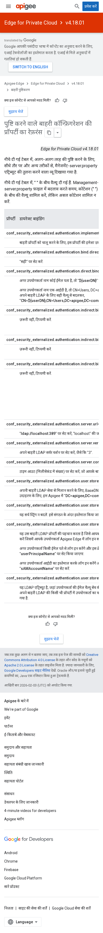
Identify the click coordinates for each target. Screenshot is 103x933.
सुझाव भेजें (15, 111)
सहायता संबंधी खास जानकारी (24, 764)
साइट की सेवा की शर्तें (32, 908)
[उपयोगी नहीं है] (65, 100)
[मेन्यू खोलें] (8, 6)
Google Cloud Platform (23, 878)
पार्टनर (8, 726)
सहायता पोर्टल (14, 781)
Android (10, 853)
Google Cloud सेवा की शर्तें (71, 908)
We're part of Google (21, 709)
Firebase (11, 870)
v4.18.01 (75, 23)
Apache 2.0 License (19, 665)
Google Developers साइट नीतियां (27, 670)
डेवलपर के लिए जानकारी (21, 802)
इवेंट (7, 718)
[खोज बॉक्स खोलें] (77, 6)
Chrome (11, 861)
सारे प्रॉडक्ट (11, 886)
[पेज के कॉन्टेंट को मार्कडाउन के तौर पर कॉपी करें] (49, 132)
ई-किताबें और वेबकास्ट (19, 735)
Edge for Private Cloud (30, 23)
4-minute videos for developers (30, 811)
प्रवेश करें (91, 6)
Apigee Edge (14, 83)
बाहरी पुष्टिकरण (20, 90)
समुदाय (9, 756)
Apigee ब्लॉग (14, 819)
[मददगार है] (57, 100)
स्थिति (8, 773)
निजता (8, 908)
